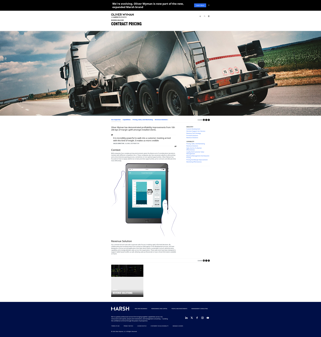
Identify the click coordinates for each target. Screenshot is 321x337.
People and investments (179, 308)
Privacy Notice (128, 326)
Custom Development (193, 129)
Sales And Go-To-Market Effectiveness (194, 149)
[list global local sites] (200, 16)
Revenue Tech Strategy (193, 133)
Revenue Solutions (192, 138)
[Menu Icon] (208, 15)
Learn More (200, 5)
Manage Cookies (178, 326)
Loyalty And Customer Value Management (195, 153)
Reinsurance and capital (159, 308)
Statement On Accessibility (159, 326)
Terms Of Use (115, 326)
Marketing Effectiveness (194, 162)
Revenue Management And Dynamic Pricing (197, 157)
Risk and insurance (141, 308)
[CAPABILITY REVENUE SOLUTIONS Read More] (127, 271)
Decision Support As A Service (195, 131)
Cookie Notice (141, 326)
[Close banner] (209, 5)
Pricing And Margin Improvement (197, 160)
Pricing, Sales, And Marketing (195, 144)
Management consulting (199, 308)
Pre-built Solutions (192, 135)
